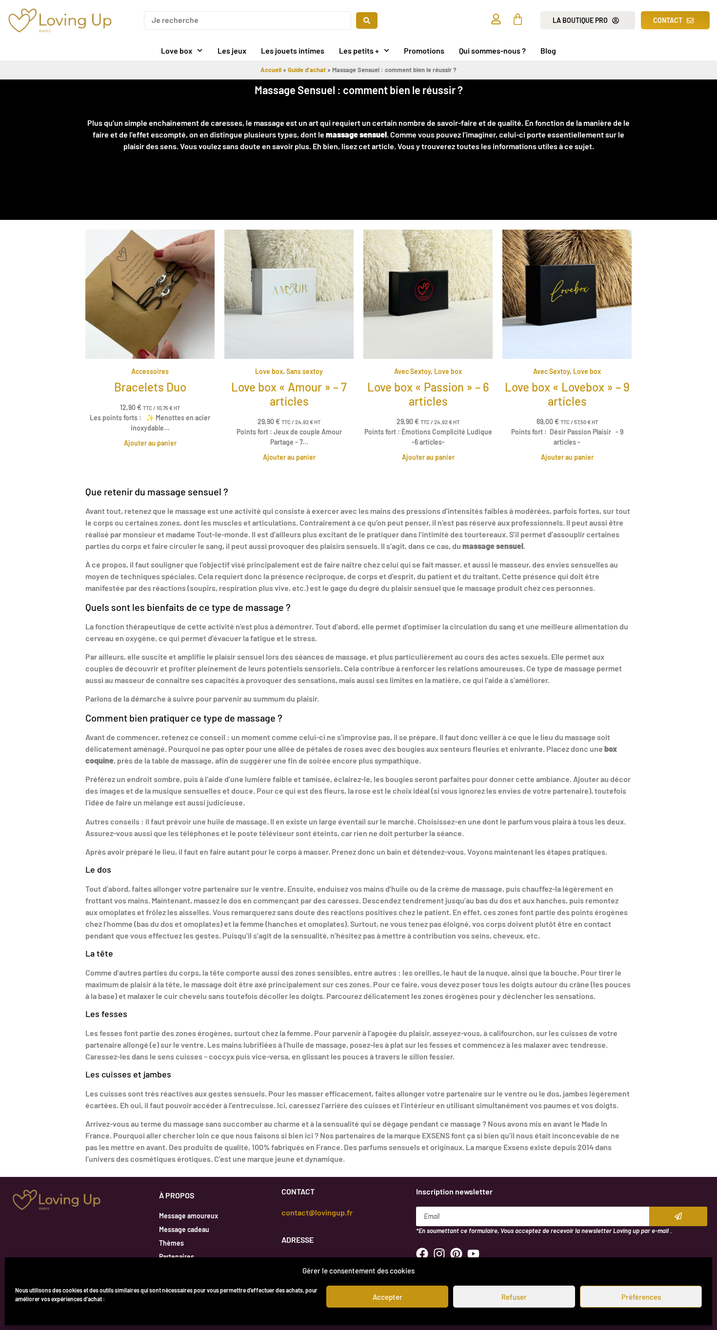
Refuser (514, 1296)
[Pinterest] (456, 1254)
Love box (176, 50)
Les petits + (359, 50)
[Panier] (518, 19)
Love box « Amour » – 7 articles (289, 394)
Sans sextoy (304, 371)
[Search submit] (367, 20)
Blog (548, 50)
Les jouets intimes (292, 50)
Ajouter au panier (150, 443)
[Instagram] (439, 1254)
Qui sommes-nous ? (492, 50)
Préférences (641, 1296)
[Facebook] (422, 1254)
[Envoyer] (678, 1216)
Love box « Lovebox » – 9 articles (567, 394)
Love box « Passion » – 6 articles (428, 394)
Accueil (270, 70)
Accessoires (150, 371)
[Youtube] (473, 1254)
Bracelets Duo (150, 387)
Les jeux (232, 50)
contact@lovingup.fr (317, 1212)
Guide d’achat (307, 70)
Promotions (424, 50)
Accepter (387, 1296)
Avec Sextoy (412, 371)
